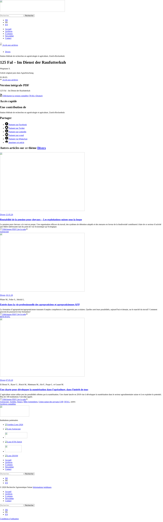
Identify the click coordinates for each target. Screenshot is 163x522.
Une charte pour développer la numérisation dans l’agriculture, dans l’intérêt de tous (44, 389)
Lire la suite (21, 229)
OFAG (67, 402)
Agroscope (4, 232)
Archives (8, 31)
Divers (7, 52)
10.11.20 (9, 295)
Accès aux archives (10, 45)
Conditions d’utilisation (9, 519)
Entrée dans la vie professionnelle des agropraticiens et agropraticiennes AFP (40, 304)
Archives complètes (8, 404)
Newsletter (9, 36)
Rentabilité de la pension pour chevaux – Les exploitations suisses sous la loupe (41, 219)
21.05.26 (9, 214)
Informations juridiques (42, 487)
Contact (8, 38)
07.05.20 (9, 380)
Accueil (8, 29)
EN (6, 25)
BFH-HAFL (5, 317)
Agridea (13, 402)
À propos (9, 34)
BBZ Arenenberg (31, 402)
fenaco (20, 402)
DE (6, 20)
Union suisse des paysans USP (51, 402)
